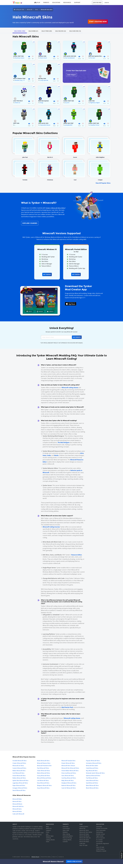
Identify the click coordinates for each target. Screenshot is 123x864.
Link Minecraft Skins (43, 780)
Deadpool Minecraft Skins (69, 783)
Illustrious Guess (19, 58)
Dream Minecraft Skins (68, 763)
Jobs (47, 834)
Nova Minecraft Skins (43, 783)
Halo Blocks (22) (60, 31)
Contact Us (61, 856)
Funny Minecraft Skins (43, 775)
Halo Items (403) (47, 31)
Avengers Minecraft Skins (20, 788)
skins (82, 453)
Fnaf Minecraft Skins (92, 778)
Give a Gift (66, 830)
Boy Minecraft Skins (91, 770)
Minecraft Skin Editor (92, 765)
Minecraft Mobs (17, 799)
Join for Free (97, 2)
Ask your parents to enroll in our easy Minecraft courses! (61, 332)
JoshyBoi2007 (68, 125)
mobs (49, 455)
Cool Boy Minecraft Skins (69, 778)
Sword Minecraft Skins (19, 790)
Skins (36, 9)
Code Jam (82, 843)
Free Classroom (100, 830)
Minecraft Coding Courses (51, 527)
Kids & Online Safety (46, 856)
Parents (46, 2)
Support (77, 2)
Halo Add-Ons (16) (75, 31)
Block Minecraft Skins (92, 788)
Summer (65, 841)
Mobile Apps (50, 836)
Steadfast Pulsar (94, 125)
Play (38, 2)
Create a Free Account (74, 861)
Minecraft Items (17, 809)
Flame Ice (17, 102)
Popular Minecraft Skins (93, 760)
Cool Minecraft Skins (18, 773)
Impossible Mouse (45, 125)
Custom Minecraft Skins (19, 768)
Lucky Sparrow (44, 80)
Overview (65, 826)
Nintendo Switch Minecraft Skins (95, 773)
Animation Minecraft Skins (93, 763)
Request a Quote (101, 851)
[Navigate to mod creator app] (40, 300)
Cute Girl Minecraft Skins (69, 788)
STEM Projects (100, 849)
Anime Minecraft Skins (19, 775)
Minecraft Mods (17, 811)
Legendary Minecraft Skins (20, 783)
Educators (56, 2)
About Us (48, 828)
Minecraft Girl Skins (18, 765)
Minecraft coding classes (70, 387)
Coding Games (83, 826)
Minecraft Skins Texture (68, 765)
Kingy (41, 102)
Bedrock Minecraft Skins (68, 785)
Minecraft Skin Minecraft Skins (70, 768)
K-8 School (99, 841)
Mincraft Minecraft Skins (44, 778)
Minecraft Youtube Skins (68, 760)
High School (99, 836)
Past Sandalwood (70, 58)
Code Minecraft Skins (92, 768)
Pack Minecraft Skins (43, 768)
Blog (47, 826)
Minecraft (29, 9)
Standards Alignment (102, 843)
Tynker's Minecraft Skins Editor (55, 208)
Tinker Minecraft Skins (43, 770)
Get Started (47, 274)
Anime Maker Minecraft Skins (70, 770)
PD (97, 845)
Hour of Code (83, 845)
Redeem (65, 832)
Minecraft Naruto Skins (43, 763)
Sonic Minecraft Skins (68, 775)
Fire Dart (92, 58)
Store (47, 841)
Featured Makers (68, 836)
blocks (56, 455)
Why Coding (66, 834)
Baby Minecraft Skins (68, 780)
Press (47, 832)
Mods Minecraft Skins (43, 760)
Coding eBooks (50, 840)
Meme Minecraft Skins (43, 773)
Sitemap (48, 838)
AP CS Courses (100, 838)
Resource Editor (76, 555)
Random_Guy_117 (20, 80)
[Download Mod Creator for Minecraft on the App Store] (70, 304)
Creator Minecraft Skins (19, 763)
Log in (107, 2)
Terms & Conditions (25, 856)
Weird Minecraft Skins (92, 785)
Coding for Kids (19, 9)
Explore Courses (29, 223)
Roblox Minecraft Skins (19, 778)
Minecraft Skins (17, 801)
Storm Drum (43, 58)
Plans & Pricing (67, 838)
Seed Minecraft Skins (92, 783)
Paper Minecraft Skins (19, 785)
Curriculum (66, 828)
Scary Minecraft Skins (43, 788)
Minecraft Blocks (17, 804)
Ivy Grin (67, 102)
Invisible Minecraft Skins (20, 760)
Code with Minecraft (18, 814)
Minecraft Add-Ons (18, 806)
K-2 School (99, 840)
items (44, 455)
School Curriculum (101, 828)
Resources (67, 2)
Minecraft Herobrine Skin (44, 765)
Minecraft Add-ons (85, 838)
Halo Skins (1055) (19, 31)
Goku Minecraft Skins (92, 780)
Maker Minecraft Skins (19, 770)
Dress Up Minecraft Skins (69, 773)
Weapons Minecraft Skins (44, 785)
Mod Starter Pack (67, 707)
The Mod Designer (64, 442)
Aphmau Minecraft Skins (93, 775)
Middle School (100, 834)
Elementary (99, 832)
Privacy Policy (35, 856)
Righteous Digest (95, 102)
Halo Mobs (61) (33, 31)
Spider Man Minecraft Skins (20, 780)
